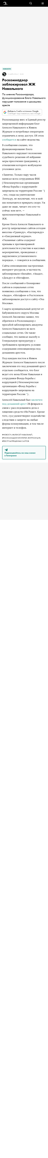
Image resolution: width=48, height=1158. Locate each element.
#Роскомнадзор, (10, 438)
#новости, (7, 434)
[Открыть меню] (43, 3)
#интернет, (23, 438)
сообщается (9, 139)
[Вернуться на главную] (5, 3)
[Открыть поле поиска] (31, 3)
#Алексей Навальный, (22, 434)
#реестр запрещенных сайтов (15, 441)
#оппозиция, (34, 438)
